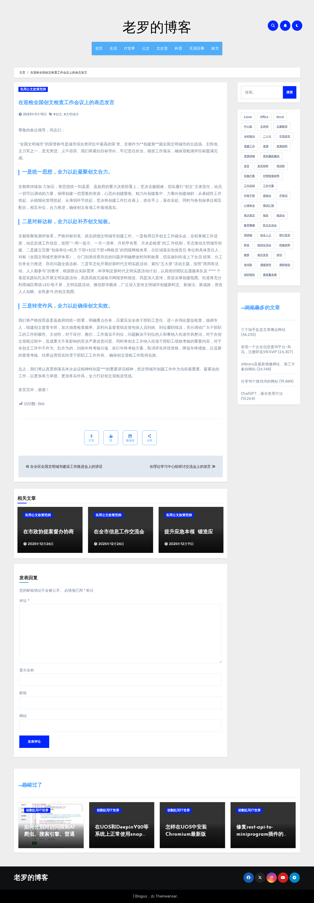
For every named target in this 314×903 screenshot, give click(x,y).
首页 (99, 48)
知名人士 (265, 235)
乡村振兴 (249, 136)
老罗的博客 (157, 26)
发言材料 (262, 166)
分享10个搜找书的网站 (259, 381)
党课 (265, 146)
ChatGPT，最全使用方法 (262, 393)
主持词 (264, 126)
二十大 (267, 136)
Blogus (141, 896)
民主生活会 (270, 225)
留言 (215, 48)
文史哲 (162, 48)
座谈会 (267, 195)
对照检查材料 (271, 176)
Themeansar (166, 896)
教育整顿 (249, 225)
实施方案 (249, 176)
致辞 (246, 255)
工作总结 (249, 185)
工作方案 (268, 185)
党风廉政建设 (271, 156)
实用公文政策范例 (33, 89)
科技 (246, 245)
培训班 (281, 166)
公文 (146, 48)
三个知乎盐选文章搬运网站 (263, 329)
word (280, 116)
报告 (265, 215)
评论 (24, 601)
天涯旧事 (196, 48)
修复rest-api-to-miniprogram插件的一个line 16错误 (262, 834)
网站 (23, 716)
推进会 (281, 215)
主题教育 (282, 126)
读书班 (248, 265)
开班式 (283, 195)
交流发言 (284, 136)
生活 (113, 48)
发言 (246, 166)
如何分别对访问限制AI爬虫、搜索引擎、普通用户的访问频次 (49, 834)
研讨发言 (284, 235)
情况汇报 (268, 205)
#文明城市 (71, 114)
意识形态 (249, 215)
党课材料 (282, 146)
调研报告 (284, 265)
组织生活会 (264, 245)
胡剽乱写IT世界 (37, 810)
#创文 (57, 114)
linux (248, 116)
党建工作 (249, 146)
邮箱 (23, 693)
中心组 (248, 126)
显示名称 (26, 670)
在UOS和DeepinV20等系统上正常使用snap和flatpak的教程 (121, 834)
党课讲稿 (249, 156)
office (264, 116)
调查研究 (265, 265)
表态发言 (262, 255)
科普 (178, 48)
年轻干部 (249, 195)
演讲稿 (248, 235)
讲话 (279, 255)
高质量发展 (270, 274)
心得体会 (249, 205)
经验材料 (284, 245)
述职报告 (249, 274)
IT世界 (129, 48)
